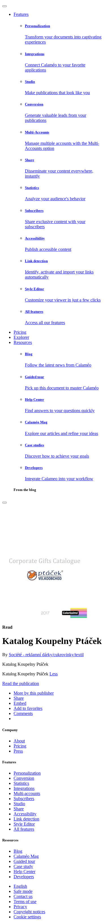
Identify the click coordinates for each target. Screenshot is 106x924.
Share (19, 808)
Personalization (27, 773)
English (20, 886)
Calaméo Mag (26, 856)
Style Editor (24, 824)
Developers (24, 876)
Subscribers (24, 798)
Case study (23, 866)
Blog (18, 851)
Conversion (24, 778)
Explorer (21, 337)
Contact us (23, 896)
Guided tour (24, 861)
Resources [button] (23, 342)
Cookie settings (27, 916)
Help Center (24, 871)
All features (24, 829)
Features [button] (21, 14)
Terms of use (25, 901)
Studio (19, 803)
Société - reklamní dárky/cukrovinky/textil (46, 654)
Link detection (26, 819)
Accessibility (25, 813)
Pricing (20, 332)
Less (53, 673)
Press (18, 751)
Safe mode (23, 891)
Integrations (24, 788)
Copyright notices (29, 911)
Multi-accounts (27, 793)
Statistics (21, 783)
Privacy (20, 906)
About (19, 740)
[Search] (4, 502)
